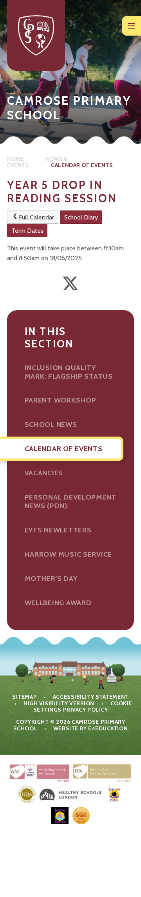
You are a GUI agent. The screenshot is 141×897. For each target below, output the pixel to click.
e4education (108, 728)
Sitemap (24, 696)
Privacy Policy (85, 709)
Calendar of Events (82, 165)
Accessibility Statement (91, 696)
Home (15, 158)
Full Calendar (36, 217)
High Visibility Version (59, 703)
